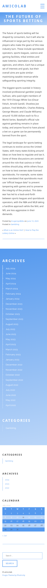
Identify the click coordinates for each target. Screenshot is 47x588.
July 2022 (10, 390)
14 (41, 517)
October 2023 (13, 314)
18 (23, 521)
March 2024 (12, 288)
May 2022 (10, 400)
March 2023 (12, 349)
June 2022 (11, 395)
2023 (7, 484)
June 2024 (11, 273)
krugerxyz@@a (17, 221)
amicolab (14, 6)
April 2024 (11, 283)
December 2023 (14, 304)
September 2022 (14, 380)
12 (29, 517)
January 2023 (12, 359)
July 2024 (10, 268)
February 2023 (13, 354)
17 (17, 521)
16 (11, 521)
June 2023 (11, 334)
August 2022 (12, 385)
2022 (7, 488)
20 (35, 521)
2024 (7, 480)
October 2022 (13, 374)
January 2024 (12, 298)
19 (29, 521)
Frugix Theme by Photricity (13, 575)
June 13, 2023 (32, 221)
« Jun (4, 536)
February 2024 (13, 293)
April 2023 (11, 344)
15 (5, 521)
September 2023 (14, 319)
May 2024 (11, 278)
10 (17, 517)
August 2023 (12, 324)
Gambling (15, 224)
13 (35, 517)
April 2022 (11, 405)
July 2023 (10, 329)
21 (41, 521)
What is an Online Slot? (13, 230)
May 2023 (10, 339)
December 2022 (14, 364)
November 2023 (14, 309)
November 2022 (14, 369)
